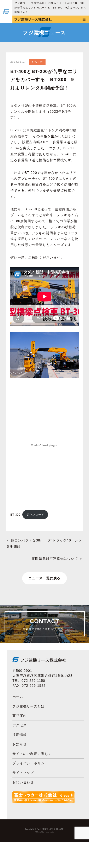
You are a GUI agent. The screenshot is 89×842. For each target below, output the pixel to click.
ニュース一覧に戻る (44, 578)
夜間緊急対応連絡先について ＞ (57, 558)
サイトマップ (23, 772)
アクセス (19, 725)
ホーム (17, 697)
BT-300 (15, 514)
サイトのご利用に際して (32, 754)
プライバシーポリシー (30, 763)
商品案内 (19, 715)
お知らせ (37, 61)
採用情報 (19, 735)
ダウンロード (35, 514)
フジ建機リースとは (28, 706)
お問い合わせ (23, 782)
